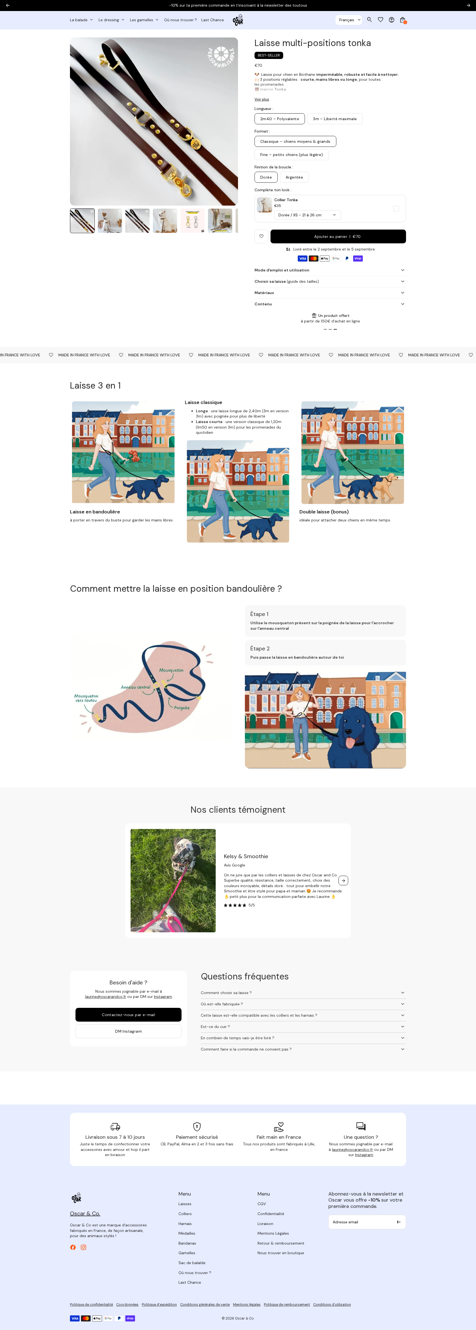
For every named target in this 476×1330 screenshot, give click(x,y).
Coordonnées (127, 1304)
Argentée (294, 177)
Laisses (184, 1203)
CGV (262, 1203)
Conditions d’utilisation (332, 1304)
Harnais (185, 1223)
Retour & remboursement (281, 1243)
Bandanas (187, 1243)
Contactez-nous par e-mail (128, 1014)
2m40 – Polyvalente (279, 118)
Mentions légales (247, 1304)
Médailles (186, 1233)
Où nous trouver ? (194, 1272)
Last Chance (189, 1282)
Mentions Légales (273, 1233)
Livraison (265, 1223)
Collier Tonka (286, 199)
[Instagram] (83, 1247)
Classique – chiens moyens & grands (295, 141)
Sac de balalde (191, 1262)
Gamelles (186, 1252)
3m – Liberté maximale (335, 118)
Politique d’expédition (159, 1304)
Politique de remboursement (287, 1304)
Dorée (266, 177)
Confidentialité (271, 1213)
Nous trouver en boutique (281, 1252)
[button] (82, 220)
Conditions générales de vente (205, 1304)
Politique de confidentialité (91, 1304)
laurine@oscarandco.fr (105, 996)
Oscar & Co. (244, 1318)
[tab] (325, 329)
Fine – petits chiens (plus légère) (291, 154)
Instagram (163, 996)
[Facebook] (73, 1247)
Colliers (185, 1213)
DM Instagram (128, 1031)
